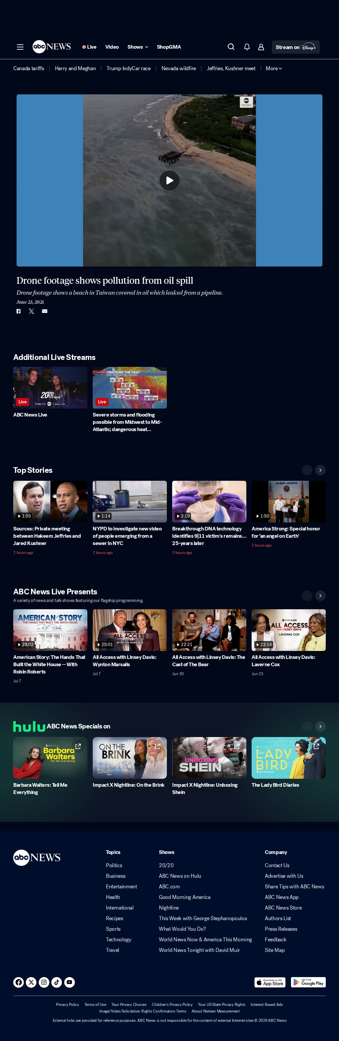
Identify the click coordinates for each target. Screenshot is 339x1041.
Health (113, 897)
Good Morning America (185, 897)
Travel (112, 950)
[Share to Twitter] (31, 311)
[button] (20, 47)
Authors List (278, 918)
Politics (114, 865)
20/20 (166, 865)
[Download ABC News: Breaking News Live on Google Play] (308, 982)
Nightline (169, 908)
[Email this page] (44, 311)
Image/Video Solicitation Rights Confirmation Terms (142, 1011)
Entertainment (121, 886)
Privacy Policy (67, 1005)
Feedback (275, 939)
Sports (113, 929)
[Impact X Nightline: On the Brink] (130, 758)
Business (115, 876)
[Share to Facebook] (18, 311)
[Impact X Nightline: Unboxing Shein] (209, 758)
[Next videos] (320, 470)
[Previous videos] (307, 470)
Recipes (114, 918)
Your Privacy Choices (129, 1005)
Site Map (274, 950)
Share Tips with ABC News (294, 886)
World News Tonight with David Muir (199, 950)
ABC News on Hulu (180, 876)
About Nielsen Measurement (216, 1011)
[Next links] (320, 726)
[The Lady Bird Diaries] (289, 758)
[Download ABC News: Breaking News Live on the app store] (270, 982)
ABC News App (282, 897)
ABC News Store (283, 908)
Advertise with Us (284, 876)
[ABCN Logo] (51, 46)
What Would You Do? (182, 929)
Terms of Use (95, 1005)
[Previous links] (307, 726)
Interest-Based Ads (267, 1005)
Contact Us (277, 865)
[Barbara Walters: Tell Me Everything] (50, 758)
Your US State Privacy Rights (221, 1005)
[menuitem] (28, 68)
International (120, 908)
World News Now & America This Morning (205, 939)
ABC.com (169, 886)
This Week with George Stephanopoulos (203, 918)
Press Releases (281, 929)
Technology (118, 939)
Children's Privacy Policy (172, 1005)
